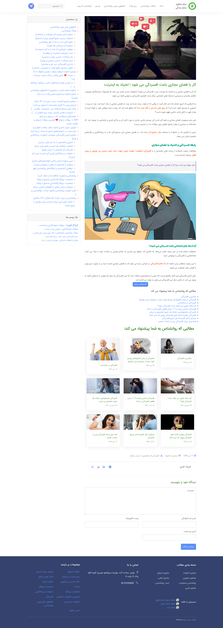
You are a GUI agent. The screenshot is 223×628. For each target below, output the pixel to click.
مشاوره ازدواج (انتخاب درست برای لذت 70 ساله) (55, 101)
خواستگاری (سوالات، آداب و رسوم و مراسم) (58, 116)
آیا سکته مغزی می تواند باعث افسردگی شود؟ (176, 305)
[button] (31, 6)
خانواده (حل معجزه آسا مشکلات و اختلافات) (54, 34)
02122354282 (127, 583)
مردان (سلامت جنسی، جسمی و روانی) (56, 60)
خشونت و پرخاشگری (44, 591)
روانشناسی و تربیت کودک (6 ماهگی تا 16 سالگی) (54, 198)
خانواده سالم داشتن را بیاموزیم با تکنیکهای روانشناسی (53, 90)
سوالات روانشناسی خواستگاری (67, 232)
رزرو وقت (133, 6)
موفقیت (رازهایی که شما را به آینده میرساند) (54, 49)
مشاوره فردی (190, 588)
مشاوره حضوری (189, 578)
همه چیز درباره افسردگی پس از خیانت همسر (177, 321)
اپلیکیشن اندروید (84, 6)
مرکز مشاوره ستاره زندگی (181, 6)
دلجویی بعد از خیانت (52, 229)
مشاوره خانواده (189, 573)
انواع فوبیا (71, 225)
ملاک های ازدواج (46, 576)
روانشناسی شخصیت (187, 583)
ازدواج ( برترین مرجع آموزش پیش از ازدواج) (54, 38)
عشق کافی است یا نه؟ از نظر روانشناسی (56, 42)
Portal (178, 619)
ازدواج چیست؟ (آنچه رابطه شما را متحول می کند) (55, 105)
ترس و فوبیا (74, 610)
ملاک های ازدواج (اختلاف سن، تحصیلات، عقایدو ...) (53, 108)
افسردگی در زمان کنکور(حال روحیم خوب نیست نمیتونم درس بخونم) (167, 299)
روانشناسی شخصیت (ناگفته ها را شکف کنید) (57, 175)
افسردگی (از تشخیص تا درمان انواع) (144, 455)
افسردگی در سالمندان (187, 302)
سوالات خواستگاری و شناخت (51, 225)
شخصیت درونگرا (46, 586)
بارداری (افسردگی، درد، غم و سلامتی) (57, 64)
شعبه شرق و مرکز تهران (165, 600)
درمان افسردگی (51, 236)
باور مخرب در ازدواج (70, 576)
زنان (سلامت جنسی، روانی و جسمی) (57, 56)
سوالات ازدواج (73, 571)
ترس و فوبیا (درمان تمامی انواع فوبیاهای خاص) (52, 161)
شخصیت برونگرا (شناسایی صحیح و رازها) (55, 179)
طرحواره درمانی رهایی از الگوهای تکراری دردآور (53, 187)
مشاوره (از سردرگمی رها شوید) (60, 45)
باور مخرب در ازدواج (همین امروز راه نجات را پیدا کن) (53, 131)
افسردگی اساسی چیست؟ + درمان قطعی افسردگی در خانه (171, 309)
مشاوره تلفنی (163, 578)
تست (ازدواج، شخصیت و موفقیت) (58, 53)
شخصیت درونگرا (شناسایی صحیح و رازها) (55, 183)
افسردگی (49, 596)
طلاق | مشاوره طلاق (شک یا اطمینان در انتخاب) (52, 68)
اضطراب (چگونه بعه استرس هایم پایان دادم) (54, 146)
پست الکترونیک (132, 518)
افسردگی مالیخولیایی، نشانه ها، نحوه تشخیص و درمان (172, 312)
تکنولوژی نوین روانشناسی (114, 6)
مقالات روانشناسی (148, 6)
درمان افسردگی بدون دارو (68, 236)
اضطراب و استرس (71, 601)
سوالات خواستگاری (70, 229)
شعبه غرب (171, 607)
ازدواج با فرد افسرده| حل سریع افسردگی (179, 318)
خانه (161, 6)
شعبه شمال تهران (168, 603)
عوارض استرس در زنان (49, 240)
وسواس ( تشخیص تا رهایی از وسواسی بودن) (53, 164)
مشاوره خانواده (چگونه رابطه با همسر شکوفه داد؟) (54, 71)
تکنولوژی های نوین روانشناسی (63, 27)
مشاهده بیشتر (139, 284)
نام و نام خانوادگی (189, 518)
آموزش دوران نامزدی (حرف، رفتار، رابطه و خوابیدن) (54, 127)
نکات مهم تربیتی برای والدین (44, 232)
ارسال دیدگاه (188, 546)
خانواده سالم (48, 581)
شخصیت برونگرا (72, 591)
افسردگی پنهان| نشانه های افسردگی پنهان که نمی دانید (172, 315)
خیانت (76, 586)
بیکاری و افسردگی (188, 296)
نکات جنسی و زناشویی (69, 581)
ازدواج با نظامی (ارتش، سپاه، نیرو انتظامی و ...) (52, 112)
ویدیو (97, 6)
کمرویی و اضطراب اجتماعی (68, 596)
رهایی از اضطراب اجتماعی (68, 240)
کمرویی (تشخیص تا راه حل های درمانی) (55, 142)
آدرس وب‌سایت (190, 531)
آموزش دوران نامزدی (44, 571)
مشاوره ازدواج (163, 573)
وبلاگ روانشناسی (69, 30)
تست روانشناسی (162, 583)
